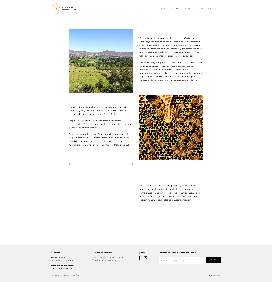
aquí (71, 260)
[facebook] (139, 258)
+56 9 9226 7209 (58, 257)
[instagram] (145, 258)
